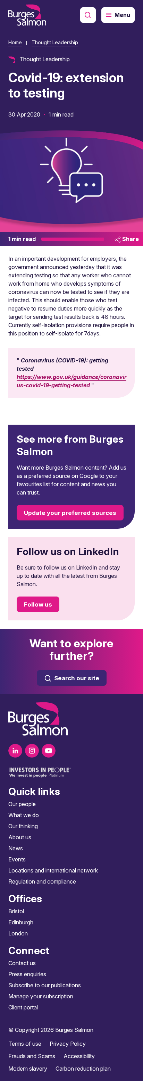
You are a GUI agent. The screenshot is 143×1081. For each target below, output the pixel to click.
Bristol (16, 911)
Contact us (22, 963)
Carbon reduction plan (83, 1068)
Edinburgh (20, 922)
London (18, 933)
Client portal (23, 1007)
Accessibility (79, 1056)
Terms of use (24, 1043)
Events (17, 859)
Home (15, 42)
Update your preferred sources (70, 512)
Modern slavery (27, 1068)
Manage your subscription (40, 996)
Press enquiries (27, 974)
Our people (22, 804)
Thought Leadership (55, 42)
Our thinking (23, 826)
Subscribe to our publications (44, 985)
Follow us (38, 604)
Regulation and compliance (42, 881)
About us (19, 837)
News (15, 848)
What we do (23, 815)
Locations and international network (53, 870)
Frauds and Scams (31, 1056)
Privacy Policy (68, 1043)
